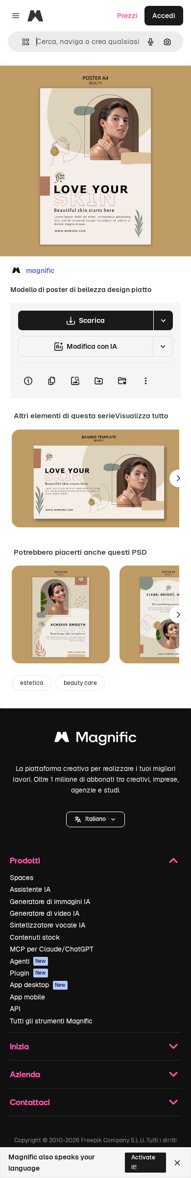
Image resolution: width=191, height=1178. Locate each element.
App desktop (38, 984)
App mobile (27, 997)
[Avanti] (178, 478)
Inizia (19, 1046)
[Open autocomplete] (21, 41)
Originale (64, 84)
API (15, 1008)
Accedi (163, 15)
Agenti (28, 961)
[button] (95, 819)
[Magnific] (95, 739)
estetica (31, 683)
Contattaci (30, 1102)
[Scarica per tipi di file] (163, 320)
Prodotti (25, 860)
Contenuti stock (35, 937)
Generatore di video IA (44, 913)
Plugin (28, 973)
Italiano (95, 819)
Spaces (21, 877)
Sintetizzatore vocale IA (47, 925)
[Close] (177, 1163)
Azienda (25, 1074)
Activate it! (143, 1162)
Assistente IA (30, 889)
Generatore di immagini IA (50, 901)
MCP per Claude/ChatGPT (52, 949)
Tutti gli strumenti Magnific (51, 1021)
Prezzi (127, 15)
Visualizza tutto (141, 415)
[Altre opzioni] (145, 380)
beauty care (80, 683)
